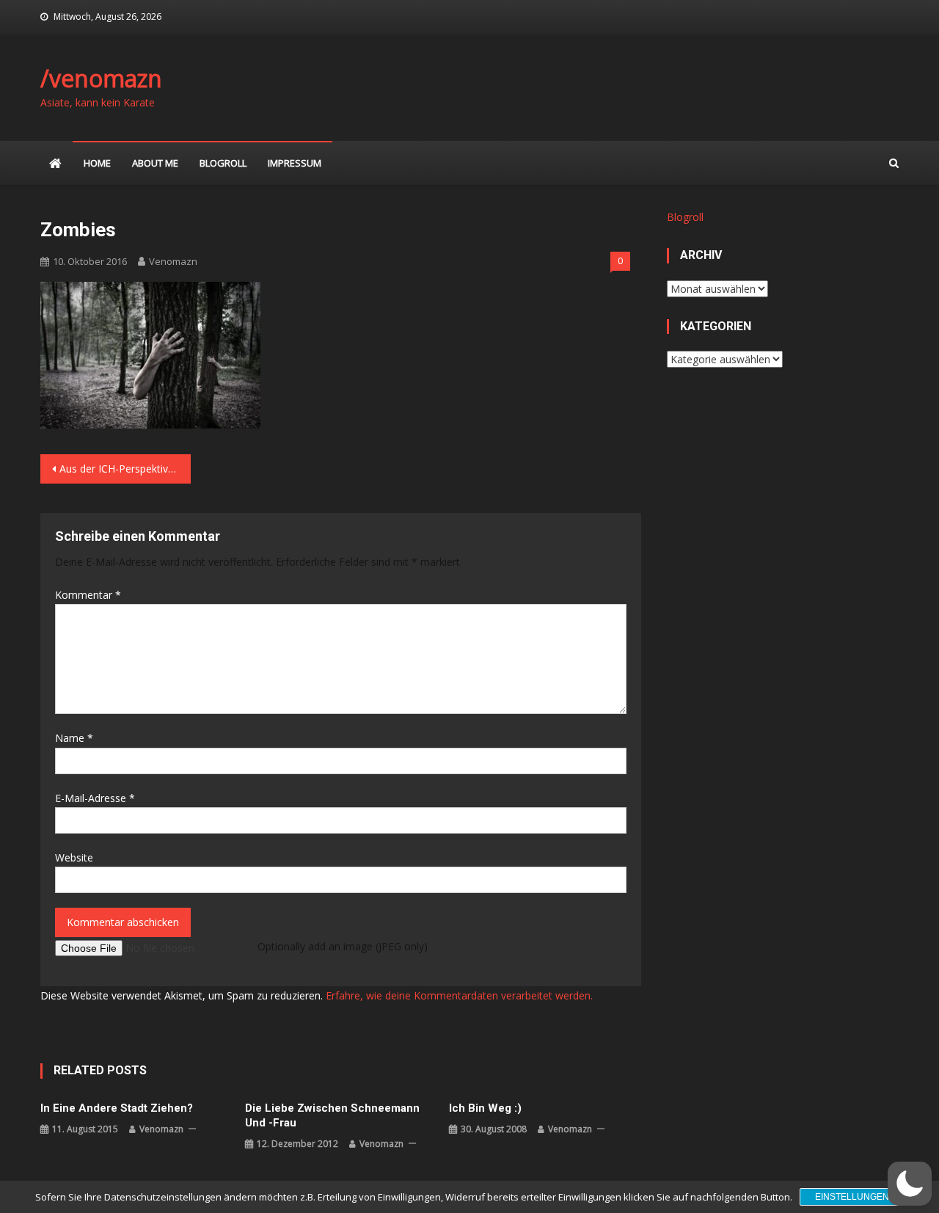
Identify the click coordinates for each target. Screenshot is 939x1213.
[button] (910, 1184)
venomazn (173, 261)
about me (155, 163)
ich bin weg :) (485, 1108)
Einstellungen (852, 1197)
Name (74, 738)
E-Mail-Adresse (95, 798)
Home (97, 163)
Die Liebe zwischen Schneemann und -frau (332, 1115)
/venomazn (101, 78)
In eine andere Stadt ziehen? (116, 1108)
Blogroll (223, 163)
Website (74, 857)
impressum (294, 163)
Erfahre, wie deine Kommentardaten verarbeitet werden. (459, 995)
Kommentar (88, 595)
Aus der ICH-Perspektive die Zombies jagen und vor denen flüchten (125, 469)
